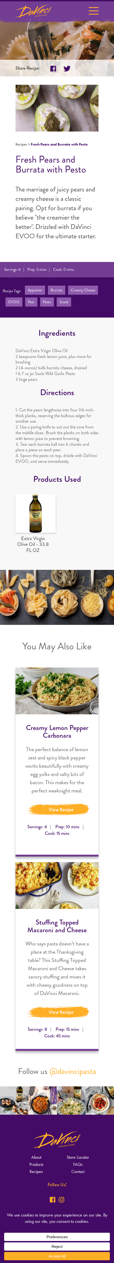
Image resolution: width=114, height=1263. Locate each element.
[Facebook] (52, 1199)
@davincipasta (73, 1071)
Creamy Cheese (83, 290)
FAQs (78, 1164)
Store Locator (78, 1157)
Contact (77, 1171)
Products (36, 1164)
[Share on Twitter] (67, 69)
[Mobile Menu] (94, 12)
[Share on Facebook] (53, 69)
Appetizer (35, 290)
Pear (31, 302)
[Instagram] (61, 1199)
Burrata (57, 290)
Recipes (21, 144)
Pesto (47, 302)
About (36, 1157)
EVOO (14, 302)
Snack (63, 302)
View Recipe (61, 810)
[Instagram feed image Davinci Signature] (14, 1100)
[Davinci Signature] (33, 11)
